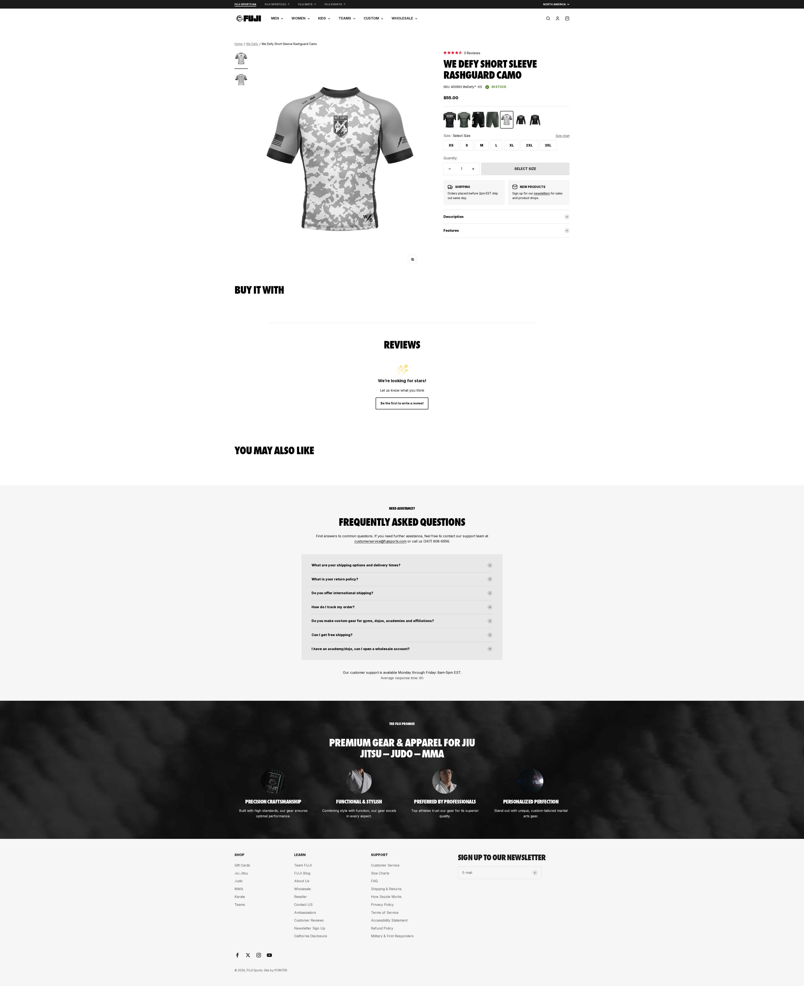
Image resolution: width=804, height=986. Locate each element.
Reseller (300, 897)
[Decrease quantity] (450, 169)
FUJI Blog (302, 873)
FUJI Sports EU (275, 4)
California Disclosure (310, 936)
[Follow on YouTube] (269, 955)
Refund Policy (382, 928)
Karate (239, 897)
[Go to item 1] (241, 59)
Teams (239, 904)
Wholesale (302, 889)
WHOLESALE (402, 18)
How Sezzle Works (386, 897)
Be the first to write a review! (402, 403)
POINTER (280, 970)
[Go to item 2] (241, 80)
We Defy (252, 44)
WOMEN (298, 18)
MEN (275, 18)
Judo (238, 881)
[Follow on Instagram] (259, 955)
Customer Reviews (309, 920)
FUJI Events (333, 4)
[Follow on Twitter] (248, 955)
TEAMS (345, 18)
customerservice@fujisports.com (380, 541)
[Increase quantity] (473, 169)
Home (238, 44)
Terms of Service (384, 912)
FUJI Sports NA (245, 4)
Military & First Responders (392, 936)
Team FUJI (303, 865)
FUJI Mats (305, 4)
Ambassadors (305, 912)
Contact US (303, 904)
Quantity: (450, 158)
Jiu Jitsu (241, 873)
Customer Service (385, 865)
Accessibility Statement (389, 920)
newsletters (542, 193)
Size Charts (380, 873)
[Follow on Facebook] (237, 955)
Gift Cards (242, 865)
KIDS (322, 18)
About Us (301, 881)
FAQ (374, 881)
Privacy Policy (382, 904)
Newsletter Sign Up (309, 928)
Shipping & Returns (386, 889)
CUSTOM (371, 18)
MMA (238, 889)
